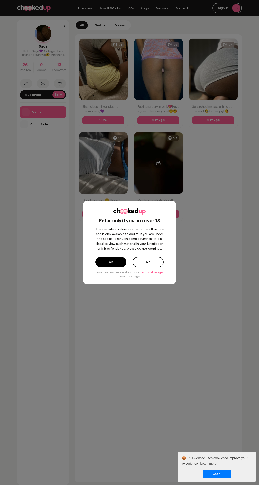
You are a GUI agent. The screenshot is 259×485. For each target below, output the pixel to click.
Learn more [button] (208, 463)
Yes (111, 262)
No (148, 262)
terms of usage (151, 272)
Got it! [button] (217, 474)
